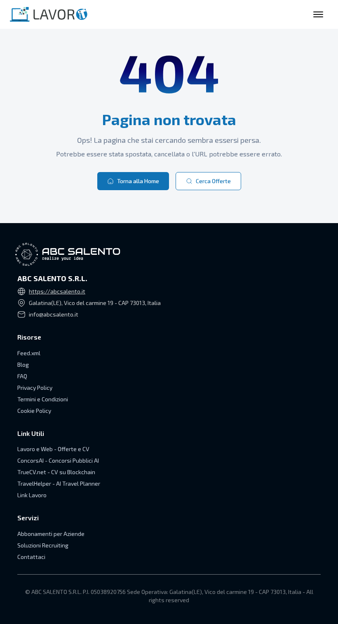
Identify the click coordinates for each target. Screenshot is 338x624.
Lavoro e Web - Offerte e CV (53, 448)
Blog (23, 364)
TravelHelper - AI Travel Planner (58, 483)
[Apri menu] (318, 14)
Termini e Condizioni (42, 399)
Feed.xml (28, 352)
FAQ (22, 376)
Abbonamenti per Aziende (50, 533)
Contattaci (31, 556)
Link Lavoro (32, 494)
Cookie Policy (34, 410)
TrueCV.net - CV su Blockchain (56, 471)
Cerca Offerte (213, 180)
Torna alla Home (138, 180)
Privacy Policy (34, 387)
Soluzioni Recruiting (42, 545)
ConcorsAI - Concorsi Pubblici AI (58, 460)
